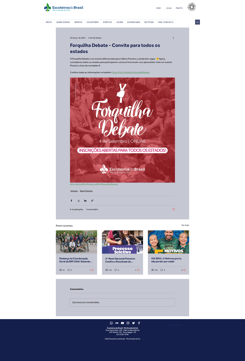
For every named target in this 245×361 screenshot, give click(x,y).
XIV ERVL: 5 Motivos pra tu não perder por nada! (166, 260)
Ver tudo (185, 225)
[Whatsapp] (111, 323)
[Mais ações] (173, 37)
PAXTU (179, 8)
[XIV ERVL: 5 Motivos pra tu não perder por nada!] (168, 241)
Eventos (74, 191)
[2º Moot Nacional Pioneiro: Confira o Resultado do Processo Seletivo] (122, 242)
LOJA (168, 8)
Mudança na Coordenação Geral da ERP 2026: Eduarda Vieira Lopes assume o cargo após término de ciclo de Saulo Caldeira (76, 260)
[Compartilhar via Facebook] (71, 200)
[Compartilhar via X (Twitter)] (78, 200)
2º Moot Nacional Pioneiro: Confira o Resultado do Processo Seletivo (120, 260)
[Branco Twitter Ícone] (133, 323)
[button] (63, 22)
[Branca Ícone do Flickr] (117, 323)
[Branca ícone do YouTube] (122, 323)
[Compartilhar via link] (92, 200)
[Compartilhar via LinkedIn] (85, 200)
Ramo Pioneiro (86, 191)
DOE (159, 8)
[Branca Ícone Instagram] (128, 323)
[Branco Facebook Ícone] (139, 323)
